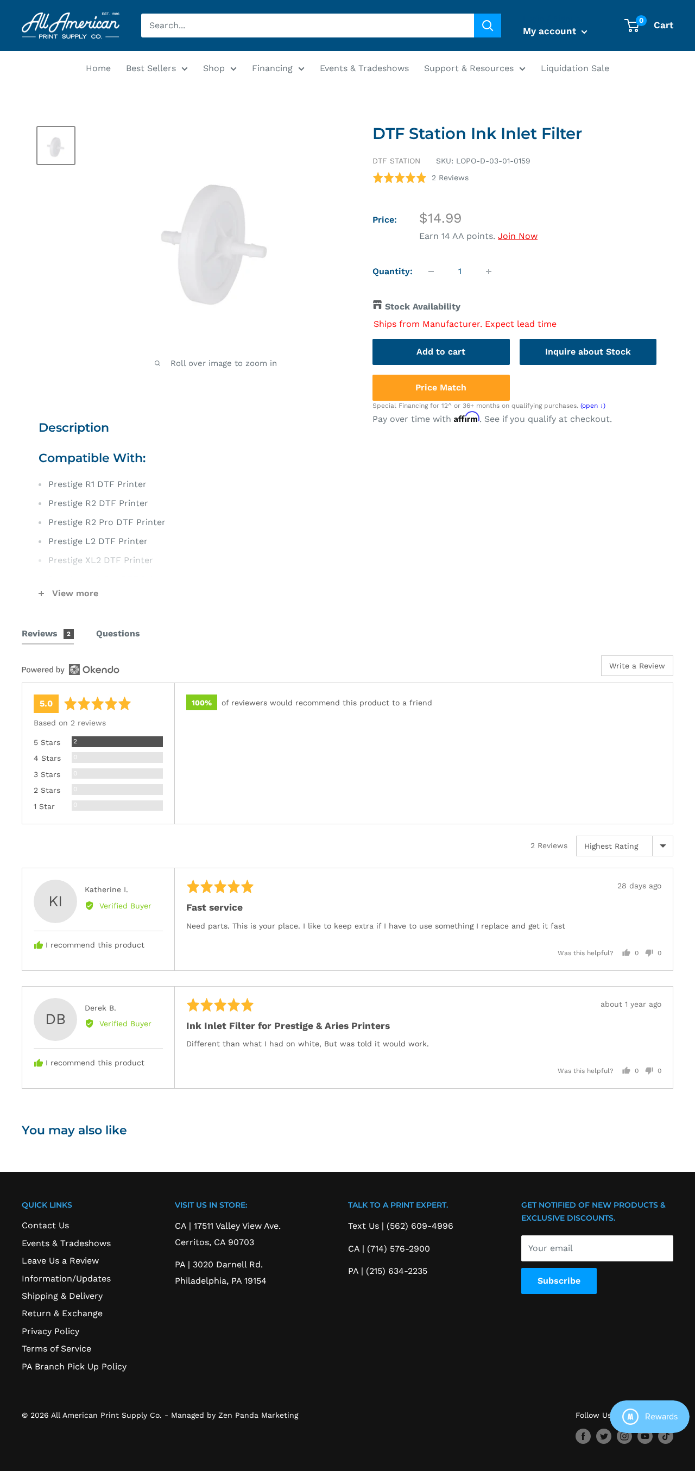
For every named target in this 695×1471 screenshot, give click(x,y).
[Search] (487, 25)
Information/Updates (66, 1278)
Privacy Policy (50, 1331)
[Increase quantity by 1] (488, 271)
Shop (214, 68)
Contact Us (45, 1225)
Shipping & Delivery (62, 1296)
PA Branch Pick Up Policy (74, 1366)
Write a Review (637, 665)
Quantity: (392, 271)
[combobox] (307, 25)
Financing (272, 68)
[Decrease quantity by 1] (431, 271)
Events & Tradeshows (364, 68)
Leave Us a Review (60, 1260)
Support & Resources (469, 68)
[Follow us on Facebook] (583, 1436)
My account (551, 31)
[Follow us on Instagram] (624, 1436)
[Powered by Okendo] (70, 669)
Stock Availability (422, 306)
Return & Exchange (62, 1313)
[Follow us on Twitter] (603, 1436)
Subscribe (559, 1281)
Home (98, 68)
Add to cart (440, 351)
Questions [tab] (118, 633)
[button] (420, 177)
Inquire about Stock (588, 351)
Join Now (518, 236)
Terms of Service (56, 1348)
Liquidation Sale (575, 68)
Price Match (440, 387)
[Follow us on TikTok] (665, 1436)
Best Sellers (151, 68)
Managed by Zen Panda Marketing (234, 1415)
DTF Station (396, 160)
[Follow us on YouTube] (645, 1436)
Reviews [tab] (46, 633)
